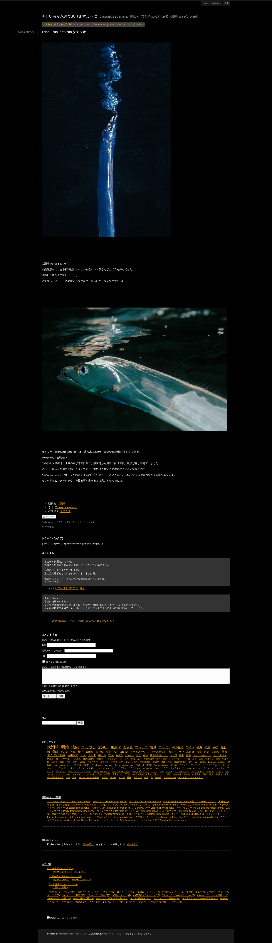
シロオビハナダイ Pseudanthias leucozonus (163, 820)
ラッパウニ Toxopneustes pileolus (110, 801)
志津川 (103, 747)
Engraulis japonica (216, 762)
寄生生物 (177, 774)
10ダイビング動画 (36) (73, 895)
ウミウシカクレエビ (216, 765)
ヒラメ (169, 771)
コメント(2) (69, 522)
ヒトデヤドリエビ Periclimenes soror (120, 820)
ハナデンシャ (112, 759)
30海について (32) (122, 895)
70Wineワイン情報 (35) (59, 898)
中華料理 (209, 759)
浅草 (199, 751)
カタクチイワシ (119, 768)
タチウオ (65, 511)
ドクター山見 (117, 762)
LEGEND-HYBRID (81, 765)
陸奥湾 (100, 758)
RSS (226, 3)
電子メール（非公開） (53, 650)
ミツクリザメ (219, 755)
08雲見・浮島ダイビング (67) (200, 892)
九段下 (173, 755)
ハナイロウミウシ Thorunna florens (178, 811)
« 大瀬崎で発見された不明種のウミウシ (63, 24)
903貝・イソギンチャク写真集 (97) (200, 898)
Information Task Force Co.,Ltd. (72, 934)
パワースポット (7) (62, 871)
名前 (44, 645)
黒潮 (188, 755)
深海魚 (215, 751)
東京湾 (116, 747)
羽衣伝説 (138, 777)
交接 (100, 774)
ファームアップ (182, 771)
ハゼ (162, 771)
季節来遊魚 (149, 759)
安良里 (172, 751)
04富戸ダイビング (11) (89, 892)
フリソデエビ (197, 771)
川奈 (218, 759)
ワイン (190, 747)
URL (44, 656)
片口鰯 (122, 777)
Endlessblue (48, 522)
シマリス (220, 768)
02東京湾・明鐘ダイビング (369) (65, 876)
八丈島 (77, 758)
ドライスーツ (138, 751)
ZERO (124, 751)
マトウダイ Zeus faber (80, 817)
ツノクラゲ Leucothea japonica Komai (198, 817)
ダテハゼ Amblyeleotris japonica (188, 814)
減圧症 (105, 777)
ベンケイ (210, 771)
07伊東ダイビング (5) (173, 892)
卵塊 (138, 755)
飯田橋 (89, 751)
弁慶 (163, 762)
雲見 (153, 747)
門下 (69, 762)
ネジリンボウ (131, 762)
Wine (111, 755)
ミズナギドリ (78, 774)
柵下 (80, 751)
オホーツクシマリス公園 (81, 768)
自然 (146, 777)
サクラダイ (175, 768)
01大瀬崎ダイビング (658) (60, 868)
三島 (201, 759)
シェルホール (189, 768)
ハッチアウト (175, 759)
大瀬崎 (61, 503)
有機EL (219, 774)
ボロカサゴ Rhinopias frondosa (145, 801)
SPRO (149, 765)
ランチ (64, 751)
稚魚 (170, 762)
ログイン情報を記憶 (56, 662)
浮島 (206, 751)
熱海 (224, 751)
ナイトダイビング (140, 771)
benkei (203, 762)
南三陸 (107, 774)
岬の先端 (177, 747)
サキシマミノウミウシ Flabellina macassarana (200, 808)
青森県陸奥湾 (180, 762)
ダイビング (61, 771)
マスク (219, 771)
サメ (83, 755)
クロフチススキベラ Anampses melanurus (148, 814)
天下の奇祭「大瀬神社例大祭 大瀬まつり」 (144, 774)
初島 (73, 751)
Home (205, 3)
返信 (82, 588)
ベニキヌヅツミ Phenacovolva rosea (105, 814)
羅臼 (55, 751)
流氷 (74, 777)
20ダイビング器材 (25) (98, 895)
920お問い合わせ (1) (159, 901)
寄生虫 (187, 774)
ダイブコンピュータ (121, 771)
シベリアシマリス (205, 768)
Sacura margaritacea (124, 765)
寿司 (158, 759)
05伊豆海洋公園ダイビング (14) (119, 892)
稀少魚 (102, 755)
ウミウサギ (93, 762)
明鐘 (65, 747)
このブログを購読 (68, 917)
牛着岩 (119, 755)
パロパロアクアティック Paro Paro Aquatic (68, 801)
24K (190, 762)
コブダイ (104, 762)
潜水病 (113, 777)
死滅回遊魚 (88, 758)
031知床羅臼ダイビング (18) (63, 884)
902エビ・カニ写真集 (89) (167, 898)
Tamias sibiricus (161, 765)
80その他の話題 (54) (83, 898)
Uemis (82, 762)
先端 (215, 747)
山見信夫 (196, 774)
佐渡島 (100, 751)
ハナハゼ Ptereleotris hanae (144, 811)
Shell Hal (140, 765)
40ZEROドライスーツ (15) (146, 895)
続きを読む (88, 844)
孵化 (169, 774)
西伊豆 (128, 747)
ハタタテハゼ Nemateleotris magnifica (111, 808)
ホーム (88, 24)
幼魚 (108, 751)
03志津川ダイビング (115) (62, 892)
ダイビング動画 (56, 755)
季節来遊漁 (145, 762)
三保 (194, 759)
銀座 (207, 747)
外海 (199, 747)
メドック (124, 759)
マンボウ (141, 747)
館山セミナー (170, 777)
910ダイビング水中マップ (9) (131, 901)
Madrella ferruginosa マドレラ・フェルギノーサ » (118, 24)
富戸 (181, 751)
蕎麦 (181, 755)
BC (196, 762)
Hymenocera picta (62, 765)
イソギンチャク (197, 765)
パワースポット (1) (81, 879)
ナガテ (154, 771)
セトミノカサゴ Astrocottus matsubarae (76, 804)
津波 (68, 777)
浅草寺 (55, 762)
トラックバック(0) (86, 522)
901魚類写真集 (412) (140, 898)
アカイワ (183, 765)
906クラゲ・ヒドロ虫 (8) (102, 901)
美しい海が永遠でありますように (69, 16)
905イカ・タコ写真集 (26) (74, 901)
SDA (75, 762)
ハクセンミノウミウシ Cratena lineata (117, 804)
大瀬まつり (118, 774)
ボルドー (129, 755)
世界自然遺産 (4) (61, 887)
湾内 (75, 747)
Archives (216, 3)
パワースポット (157, 751)
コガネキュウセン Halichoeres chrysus (113, 817)
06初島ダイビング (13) (148, 892)
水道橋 (190, 751)
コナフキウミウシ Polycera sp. (112, 811)
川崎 (205, 774)
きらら (72, 621)
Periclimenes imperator (102, 765)
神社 (129, 777)
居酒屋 (156, 762)
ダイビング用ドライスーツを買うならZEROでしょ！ (189, 801)
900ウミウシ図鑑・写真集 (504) (112, 898)
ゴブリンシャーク (202, 755)
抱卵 (145, 755)
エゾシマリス (62, 768)
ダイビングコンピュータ (79, 771)
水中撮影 (73, 755)
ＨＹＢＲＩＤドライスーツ (190, 777)
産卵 (165, 759)
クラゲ (165, 768)
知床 (62, 762)
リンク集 (91, 774)
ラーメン (164, 747)
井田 (133, 759)
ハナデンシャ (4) (61, 879)
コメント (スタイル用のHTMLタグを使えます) (65, 666)
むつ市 (174, 765)
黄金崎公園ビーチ (159, 755)
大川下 (92, 755)
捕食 (211, 774)
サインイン (64, 640)
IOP (116, 751)
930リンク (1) (179, 901)
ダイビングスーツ (101, 771)
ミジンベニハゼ (63, 774)
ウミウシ (88, 747)
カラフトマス (134, 768)
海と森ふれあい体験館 (89, 777)
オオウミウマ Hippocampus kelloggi (199, 804)
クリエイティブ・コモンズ (113, 934)
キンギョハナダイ (151, 768)
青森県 (158, 777)
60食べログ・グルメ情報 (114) (212, 895)
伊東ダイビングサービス (59, 758)
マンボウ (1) (80, 871)
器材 (139, 759)
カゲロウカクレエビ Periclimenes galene (156, 817)
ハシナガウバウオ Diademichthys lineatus (153, 808)
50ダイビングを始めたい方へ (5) (178, 895)
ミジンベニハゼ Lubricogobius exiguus (158, 804)
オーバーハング (102, 768)
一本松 (187, 759)
